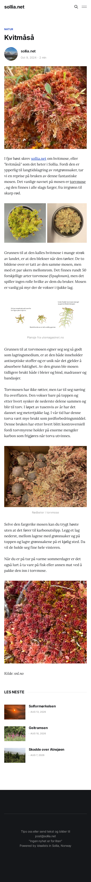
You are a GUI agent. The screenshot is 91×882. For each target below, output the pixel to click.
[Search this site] (76, 7)
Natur (8, 29)
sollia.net (14, 6)
